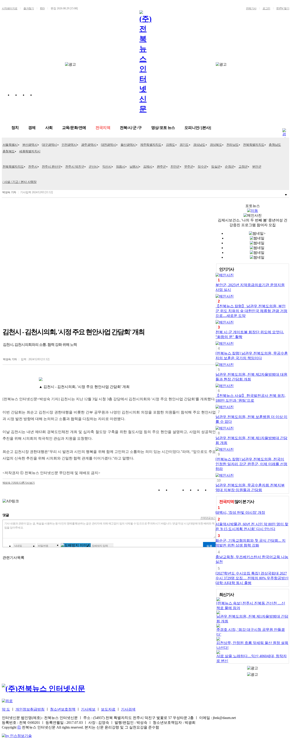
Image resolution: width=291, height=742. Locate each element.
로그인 (266, 8)
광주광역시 (88, 144)
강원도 (170, 144)
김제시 (147, 166)
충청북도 (9, 151)
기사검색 (128, 709)
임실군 (215, 166)
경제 (31, 128)
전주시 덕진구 (74, 166)
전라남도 (232, 144)
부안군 (256, 166)
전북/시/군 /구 (131, 128)
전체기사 (251, 8)
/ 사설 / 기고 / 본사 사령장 (19, 182)
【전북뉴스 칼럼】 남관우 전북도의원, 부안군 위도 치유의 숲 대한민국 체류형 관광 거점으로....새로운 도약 (251, 311)
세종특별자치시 (29, 151)
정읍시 (120, 166)
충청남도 (275, 144)
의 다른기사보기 (19, 482)
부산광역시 (30, 144)
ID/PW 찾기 (282, 8)
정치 (15, 128)
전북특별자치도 (253, 144)
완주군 (161, 166)
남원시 (134, 166)
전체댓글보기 (208, 517)
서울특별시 (10, 144)
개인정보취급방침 (30, 709)
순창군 (229, 166)
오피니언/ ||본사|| (197, 128)
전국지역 (102, 128)
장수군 (202, 166)
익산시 (106, 166)
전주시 (32, 166)
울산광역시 (128, 144)
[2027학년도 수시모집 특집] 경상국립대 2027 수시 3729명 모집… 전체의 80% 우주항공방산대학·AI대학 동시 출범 (252, 578)
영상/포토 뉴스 (163, 128)
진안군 (175, 166)
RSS (42, 8)
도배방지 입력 (100, 545)
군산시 (93, 166)
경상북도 (216, 144)
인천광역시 (69, 144)
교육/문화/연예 (74, 128)
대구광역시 (49, 144)
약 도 (6, 709)
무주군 (188, 166)
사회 (49, 128)
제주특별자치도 (150, 144)
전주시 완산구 (51, 166)
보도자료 (108, 709)
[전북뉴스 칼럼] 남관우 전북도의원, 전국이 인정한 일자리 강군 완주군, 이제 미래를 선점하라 (251, 464)
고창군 (243, 166)
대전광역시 (108, 144)
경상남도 (199, 144)
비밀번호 (43, 545)
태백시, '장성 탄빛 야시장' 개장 (240, 512)
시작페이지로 (9, 8)
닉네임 (18, 545)
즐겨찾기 (28, 8)
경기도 (184, 144)
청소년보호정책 (62, 709)
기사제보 (88, 709)
